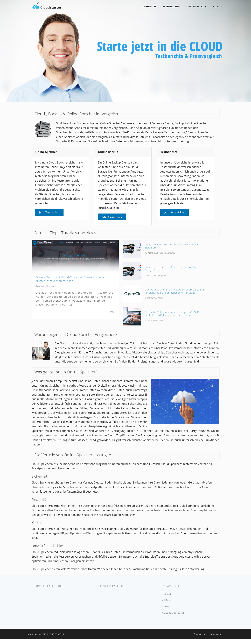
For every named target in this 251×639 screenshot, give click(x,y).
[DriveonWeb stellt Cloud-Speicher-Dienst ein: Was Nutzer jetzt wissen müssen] (75, 256)
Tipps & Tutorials (167, 252)
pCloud (167, 594)
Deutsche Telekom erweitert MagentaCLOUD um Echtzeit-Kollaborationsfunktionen (172, 313)
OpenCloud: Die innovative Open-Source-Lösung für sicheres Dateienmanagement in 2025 (174, 291)
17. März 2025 (43, 285)
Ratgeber (162, 275)
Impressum (215, 634)
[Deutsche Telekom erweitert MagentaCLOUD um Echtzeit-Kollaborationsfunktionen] (132, 316)
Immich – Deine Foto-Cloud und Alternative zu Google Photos (173, 268)
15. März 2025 (151, 252)
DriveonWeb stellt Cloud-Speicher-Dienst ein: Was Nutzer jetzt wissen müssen (70, 279)
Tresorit (168, 606)
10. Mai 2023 (151, 320)
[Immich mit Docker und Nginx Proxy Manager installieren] (132, 248)
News (53, 285)
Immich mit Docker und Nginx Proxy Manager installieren (172, 246)
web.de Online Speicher (175, 612)
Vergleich (149, 6)
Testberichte (171, 6)
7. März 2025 (151, 275)
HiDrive (167, 600)
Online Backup (196, 6)
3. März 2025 (151, 297)
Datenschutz (200, 634)
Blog (216, 6)
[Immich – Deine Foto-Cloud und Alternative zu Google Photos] (132, 271)
